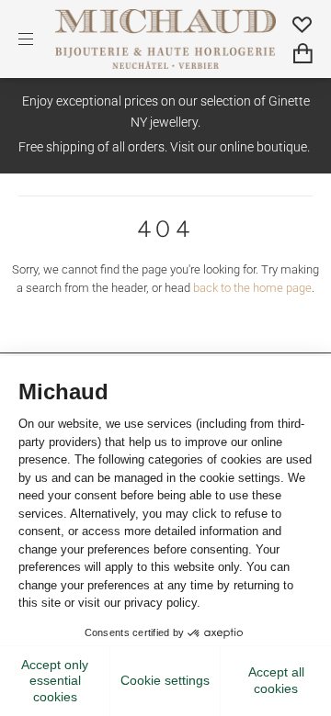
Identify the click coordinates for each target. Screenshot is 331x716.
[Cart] (303, 54)
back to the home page (252, 288)
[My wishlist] (302, 24)
